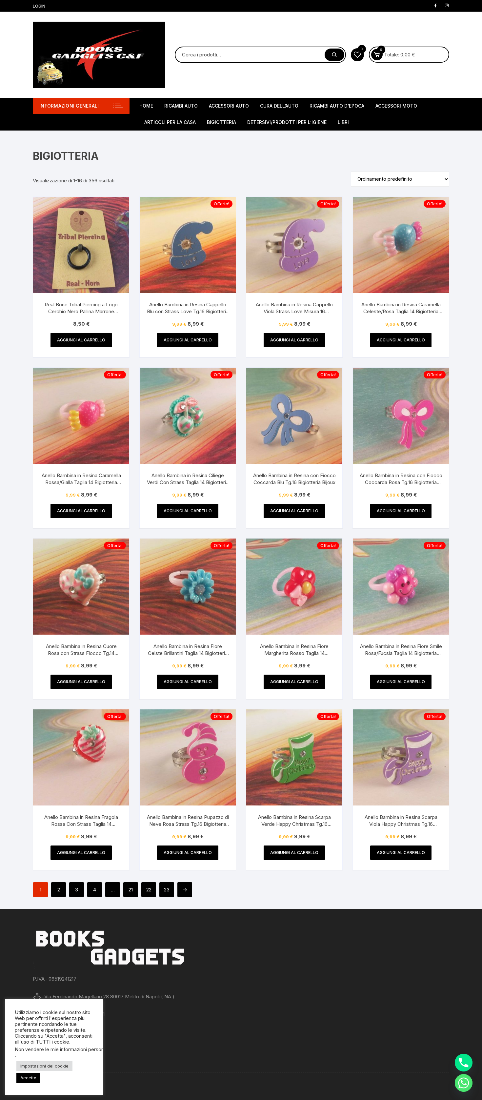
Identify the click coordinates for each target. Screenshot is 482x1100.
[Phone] (463, 1062)
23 (167, 889)
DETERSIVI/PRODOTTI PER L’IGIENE (287, 122)
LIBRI (343, 122)
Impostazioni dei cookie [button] (44, 1066)
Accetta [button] (28, 1077)
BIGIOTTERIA (221, 122)
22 (148, 889)
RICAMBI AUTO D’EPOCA (337, 106)
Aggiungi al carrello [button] (81, 339)
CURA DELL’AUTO (279, 106)
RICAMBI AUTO (181, 106)
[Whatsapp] (463, 1083)
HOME (146, 106)
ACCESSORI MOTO (396, 106)
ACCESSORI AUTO (229, 106)
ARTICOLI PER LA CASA (170, 122)
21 (131, 889)
